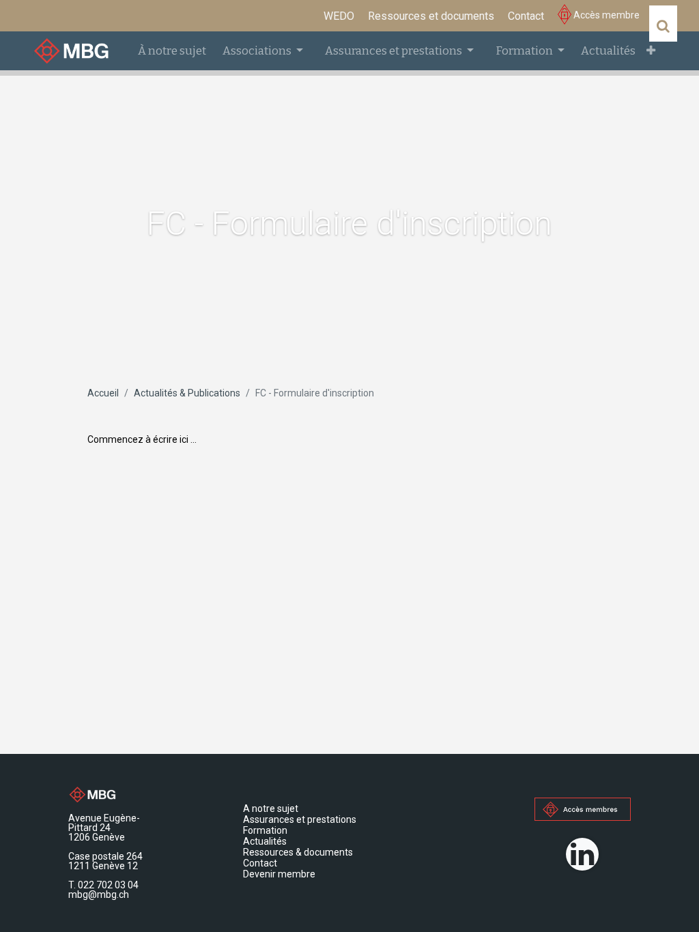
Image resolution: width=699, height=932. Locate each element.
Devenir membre (279, 874)
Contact (261, 863)
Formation (266, 830)
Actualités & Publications (187, 393)
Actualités (265, 841)
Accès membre (605, 15)
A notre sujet (271, 808)
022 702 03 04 (108, 884)
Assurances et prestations (300, 819)
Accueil (103, 393)
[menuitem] (339, 16)
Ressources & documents (298, 852)
